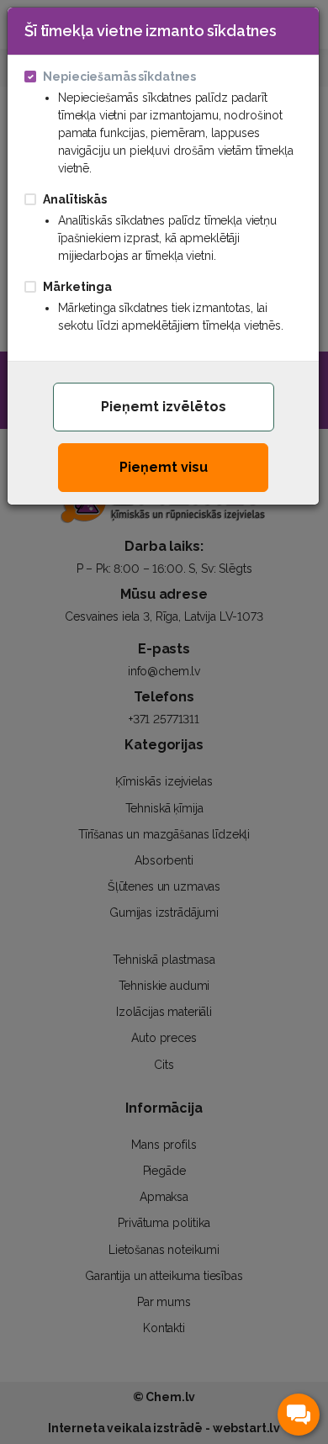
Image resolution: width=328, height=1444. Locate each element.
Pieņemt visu (163, 467)
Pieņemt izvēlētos (163, 407)
